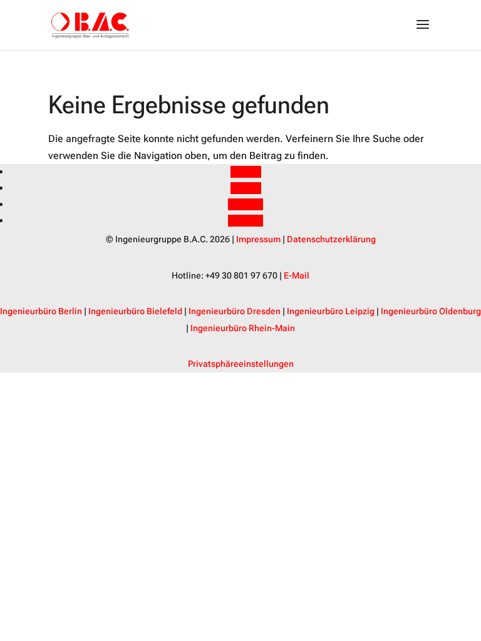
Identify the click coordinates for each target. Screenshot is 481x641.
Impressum (258, 239)
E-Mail (296, 275)
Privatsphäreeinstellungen (241, 364)
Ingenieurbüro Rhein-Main (242, 328)
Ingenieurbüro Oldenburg (431, 311)
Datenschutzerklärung (331, 239)
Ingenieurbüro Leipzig (331, 311)
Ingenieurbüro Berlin (41, 311)
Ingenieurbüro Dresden (235, 311)
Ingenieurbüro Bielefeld (135, 311)
